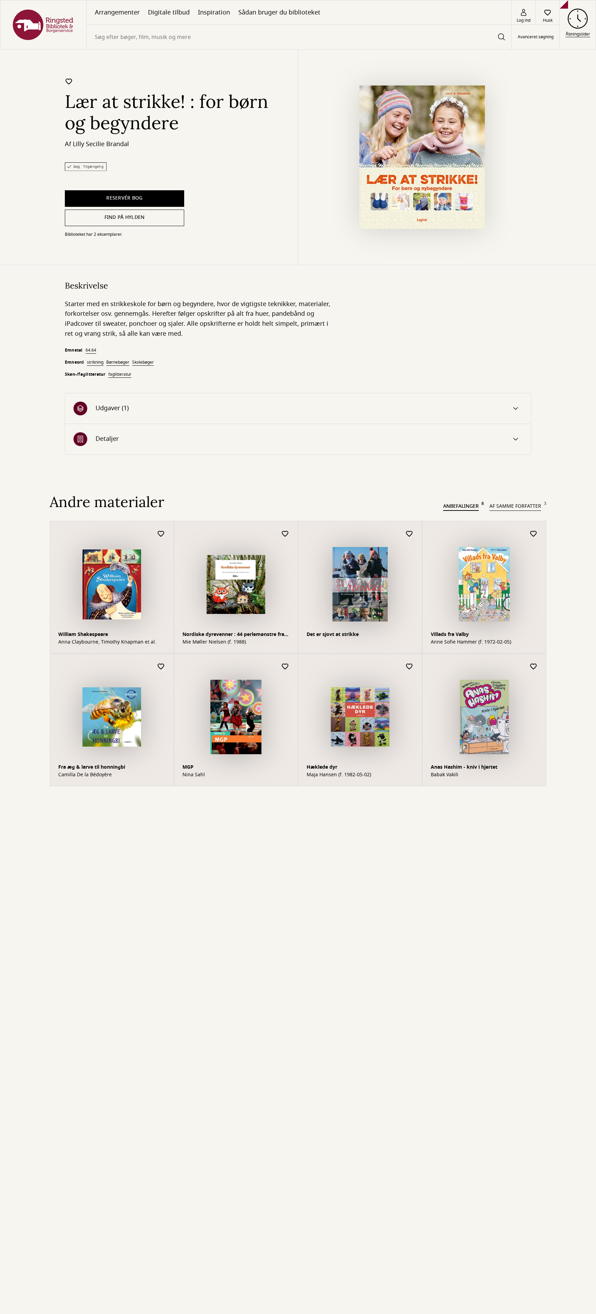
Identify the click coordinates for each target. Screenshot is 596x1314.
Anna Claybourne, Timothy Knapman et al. (107, 642)
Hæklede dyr (322, 767)
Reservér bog (124, 198)
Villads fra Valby (450, 634)
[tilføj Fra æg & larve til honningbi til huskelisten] (161, 666)
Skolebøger (143, 362)
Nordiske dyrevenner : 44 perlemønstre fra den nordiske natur (233, 635)
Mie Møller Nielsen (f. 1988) (214, 642)
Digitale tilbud (169, 12)
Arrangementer (117, 12)
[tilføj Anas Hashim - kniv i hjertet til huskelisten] (533, 666)
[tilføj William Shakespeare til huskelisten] (161, 534)
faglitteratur (119, 374)
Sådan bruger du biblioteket (279, 12)
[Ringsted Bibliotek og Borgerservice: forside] (43, 24)
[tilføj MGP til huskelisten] (285, 666)
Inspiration (214, 12)
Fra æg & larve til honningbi (91, 767)
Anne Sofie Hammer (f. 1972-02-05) (471, 642)
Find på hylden (125, 217)
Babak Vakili (444, 775)
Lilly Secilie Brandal (101, 144)
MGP (187, 767)
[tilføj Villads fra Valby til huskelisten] (533, 534)
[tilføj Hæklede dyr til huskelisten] (409, 666)
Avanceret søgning (536, 37)
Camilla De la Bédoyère (85, 775)
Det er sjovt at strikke (333, 634)
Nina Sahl (193, 775)
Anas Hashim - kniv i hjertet (464, 767)
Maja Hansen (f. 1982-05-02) (339, 775)
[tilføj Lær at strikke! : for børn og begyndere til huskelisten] (69, 81)
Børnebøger (117, 362)
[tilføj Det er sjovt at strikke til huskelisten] (409, 534)
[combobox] (299, 37)
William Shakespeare (83, 634)
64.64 (91, 350)
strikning (95, 362)
